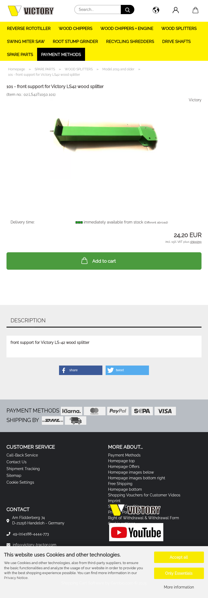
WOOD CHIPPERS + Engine (126, 28)
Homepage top (121, 461)
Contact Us (16, 462)
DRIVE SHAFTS (176, 41)
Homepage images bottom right (136, 478)
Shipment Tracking (23, 469)
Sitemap (13, 475)
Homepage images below (131, 472)
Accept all (179, 557)
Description (28, 320)
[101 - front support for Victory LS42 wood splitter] (104, 138)
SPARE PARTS (20, 54)
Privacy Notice (16, 578)
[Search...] (127, 9)
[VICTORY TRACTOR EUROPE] (32, 11)
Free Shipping (120, 483)
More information (179, 587)
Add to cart (104, 261)
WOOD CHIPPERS (75, 28)
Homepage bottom (125, 489)
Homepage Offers (123, 466)
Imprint (114, 501)
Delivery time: (23, 222)
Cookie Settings (20, 482)
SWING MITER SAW (26, 41)
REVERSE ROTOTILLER (29, 28)
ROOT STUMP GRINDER (75, 41)
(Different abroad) (156, 222)
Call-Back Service (22, 455)
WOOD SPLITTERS (179, 28)
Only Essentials (179, 573)
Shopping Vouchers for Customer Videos (144, 495)
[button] (156, 11)
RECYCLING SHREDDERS (130, 41)
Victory (195, 100)
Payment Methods (61, 54)
